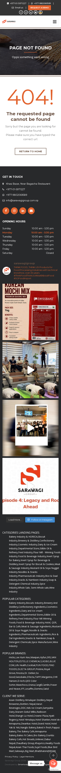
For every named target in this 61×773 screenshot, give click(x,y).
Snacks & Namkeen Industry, (33, 579)
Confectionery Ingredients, (32, 606)
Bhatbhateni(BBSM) (45, 751)
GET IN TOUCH (12, 176)
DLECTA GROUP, (27, 669)
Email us (19, 7)
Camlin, (46, 684)
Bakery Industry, (17, 602)
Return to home (30, 151)
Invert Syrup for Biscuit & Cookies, (37, 564)
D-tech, (21, 680)
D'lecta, (31, 676)
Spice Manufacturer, (42, 642)
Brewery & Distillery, (29, 540)
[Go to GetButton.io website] (53, 770)
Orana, (31, 684)
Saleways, (20, 751)
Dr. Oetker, (30, 673)
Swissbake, (21, 676)
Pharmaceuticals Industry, (31, 575)
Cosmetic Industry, (28, 544)
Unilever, (39, 739)
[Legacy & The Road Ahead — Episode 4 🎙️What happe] (30, 486)
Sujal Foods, (41, 747)
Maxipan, (35, 657)
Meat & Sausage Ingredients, (36, 626)
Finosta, (20, 673)
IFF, (23, 688)
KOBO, (46, 661)
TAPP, (38, 676)
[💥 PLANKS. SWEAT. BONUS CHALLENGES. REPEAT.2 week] (30, 370)
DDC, (24, 707)
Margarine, (47, 676)
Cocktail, (31, 665)
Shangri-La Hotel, (24, 715)
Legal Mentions (27, 756)
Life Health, (21, 665)
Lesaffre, (29, 688)
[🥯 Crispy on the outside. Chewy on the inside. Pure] (30, 312)
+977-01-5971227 (18, 3)
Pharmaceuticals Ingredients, (36, 634)
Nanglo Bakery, (28, 727)
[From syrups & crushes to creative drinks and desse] (30, 428)
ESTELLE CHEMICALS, (30, 661)
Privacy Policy (11, 756)
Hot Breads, (28, 739)
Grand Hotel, (44, 723)
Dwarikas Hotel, (29, 723)
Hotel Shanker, (43, 719)
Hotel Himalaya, (27, 719)
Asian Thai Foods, (25, 747)
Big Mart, (30, 751)
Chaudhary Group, (25, 743)
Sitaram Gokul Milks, (26, 711)
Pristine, (40, 669)
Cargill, (38, 684)
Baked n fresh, (44, 727)
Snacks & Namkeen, (36, 638)
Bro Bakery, (40, 735)
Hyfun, (43, 657)
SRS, (49, 657)
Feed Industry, (25, 552)
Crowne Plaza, (41, 715)
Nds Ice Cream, (35, 707)
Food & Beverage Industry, (32, 556)
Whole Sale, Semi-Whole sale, (33, 587)
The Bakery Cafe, (26, 731)
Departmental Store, (29, 548)
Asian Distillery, (17, 700)
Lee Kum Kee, (23, 657)
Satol (46, 688)
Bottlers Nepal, (28, 703)
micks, (12, 657)
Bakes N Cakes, (25, 735)
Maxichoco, (22, 684)
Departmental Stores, (32, 614)
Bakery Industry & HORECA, (23, 536)
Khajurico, (40, 743)
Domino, (38, 688)
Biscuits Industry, (35, 602)
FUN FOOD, (42, 665)
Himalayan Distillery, (35, 700)
